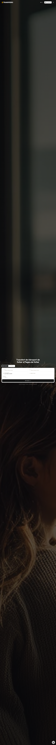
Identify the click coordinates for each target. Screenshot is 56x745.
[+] (6, 377)
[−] (3, 377)
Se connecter (48, 2)
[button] (15, 373)
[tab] (5, 366)
